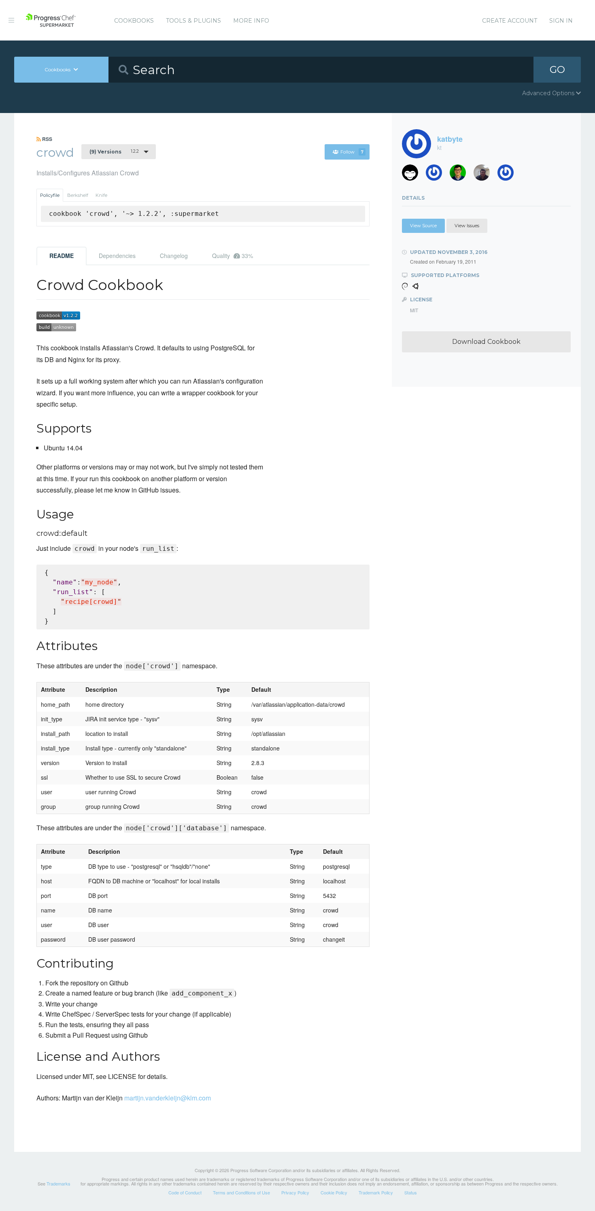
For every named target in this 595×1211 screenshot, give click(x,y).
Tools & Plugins (193, 20)
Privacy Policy (295, 1192)
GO (557, 69)
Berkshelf (77, 195)
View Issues (467, 225)
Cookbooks (134, 20)
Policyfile (50, 195)
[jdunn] (437, 174)
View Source (423, 225)
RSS (46, 139)
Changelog (174, 256)
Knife (101, 195)
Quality (232, 256)
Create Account (509, 20)
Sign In (561, 20)
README (61, 256)
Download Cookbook (486, 341)
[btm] (485, 174)
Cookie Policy (334, 1192)
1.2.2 (114, 151)
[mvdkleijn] (413, 174)
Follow (351, 152)
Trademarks (58, 1183)
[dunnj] (461, 174)
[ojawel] (508, 174)
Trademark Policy (376, 1192)
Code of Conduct (185, 1192)
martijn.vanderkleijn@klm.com (167, 1097)
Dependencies (117, 256)
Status (410, 1192)
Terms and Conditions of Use (241, 1192)
